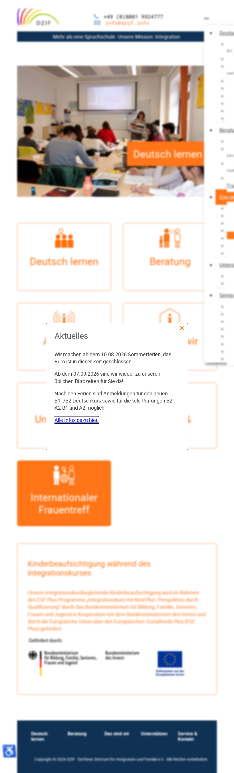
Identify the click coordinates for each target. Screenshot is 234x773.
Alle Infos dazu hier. (77, 419)
